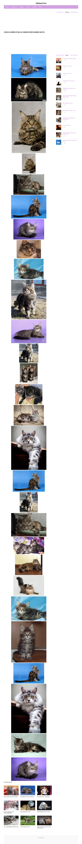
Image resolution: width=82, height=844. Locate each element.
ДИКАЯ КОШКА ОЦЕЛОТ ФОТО (69, 110)
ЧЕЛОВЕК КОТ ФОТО (67, 73)
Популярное (14, 6)
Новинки (35, 6)
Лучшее (7, 6)
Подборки (21, 6)
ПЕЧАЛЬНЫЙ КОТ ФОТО (68, 103)
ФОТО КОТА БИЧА (66, 125)
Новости (28, 6)
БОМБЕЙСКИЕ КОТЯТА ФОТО (69, 81)
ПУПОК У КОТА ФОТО (67, 66)
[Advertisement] (29, 22)
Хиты (40, 6)
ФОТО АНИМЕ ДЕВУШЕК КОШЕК (69, 58)
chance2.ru (41, 3)
